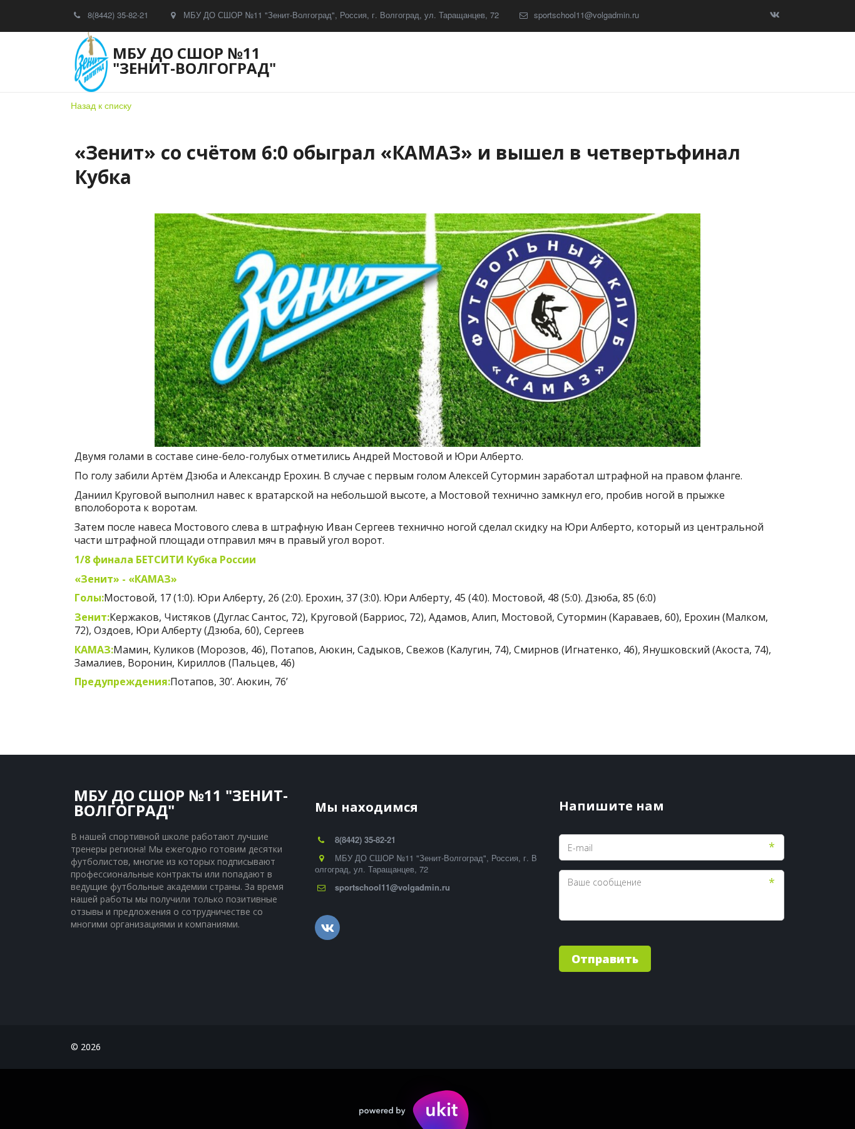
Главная (118, 62)
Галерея (414, 62)
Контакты (580, 62)
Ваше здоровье (498, 62)
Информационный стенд (683, 62)
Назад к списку (101, 105)
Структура (257, 62)
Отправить (604, 958)
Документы (338, 62)
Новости (182, 62)
